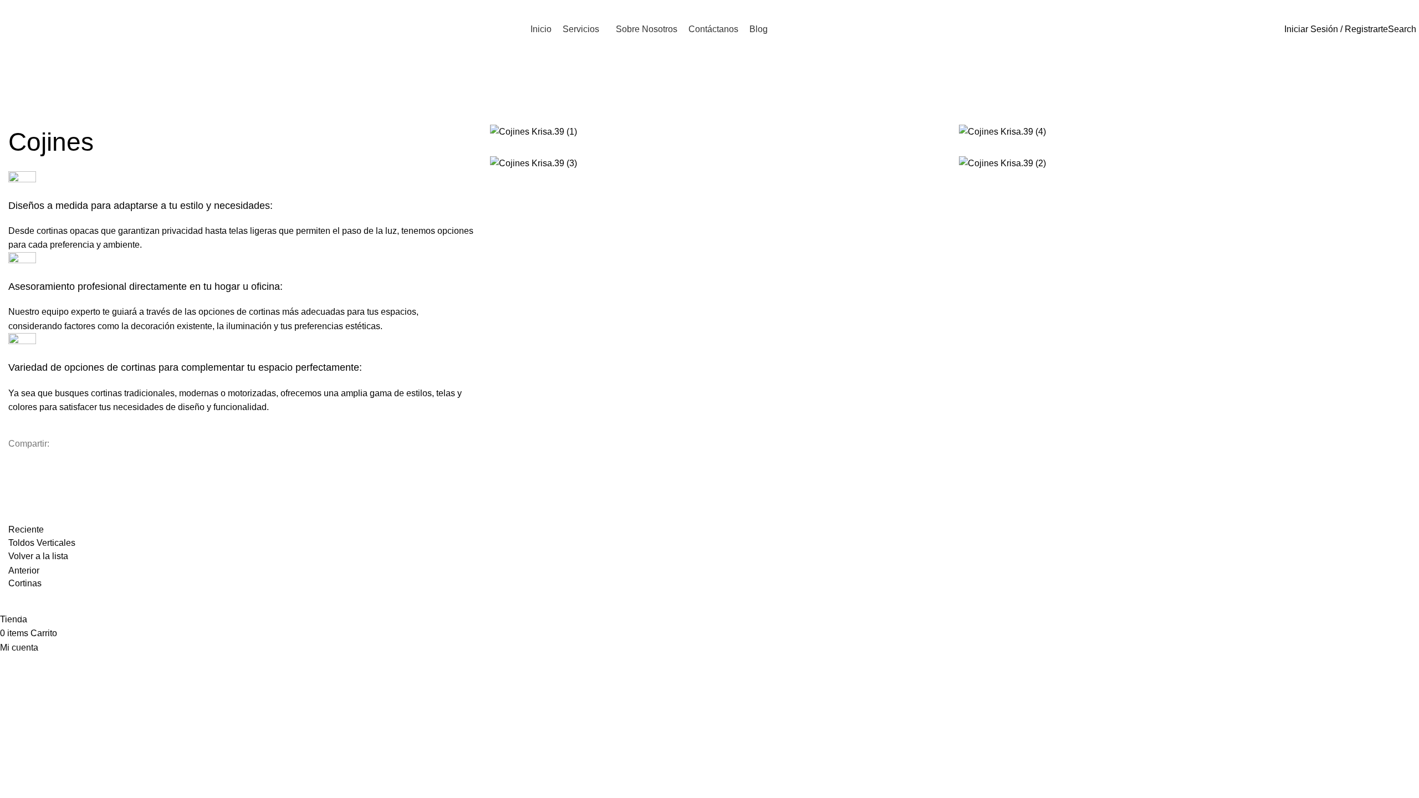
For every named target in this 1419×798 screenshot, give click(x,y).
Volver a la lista (38, 556)
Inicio (17, 117)
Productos (57, 117)
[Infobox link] (240, 298)
